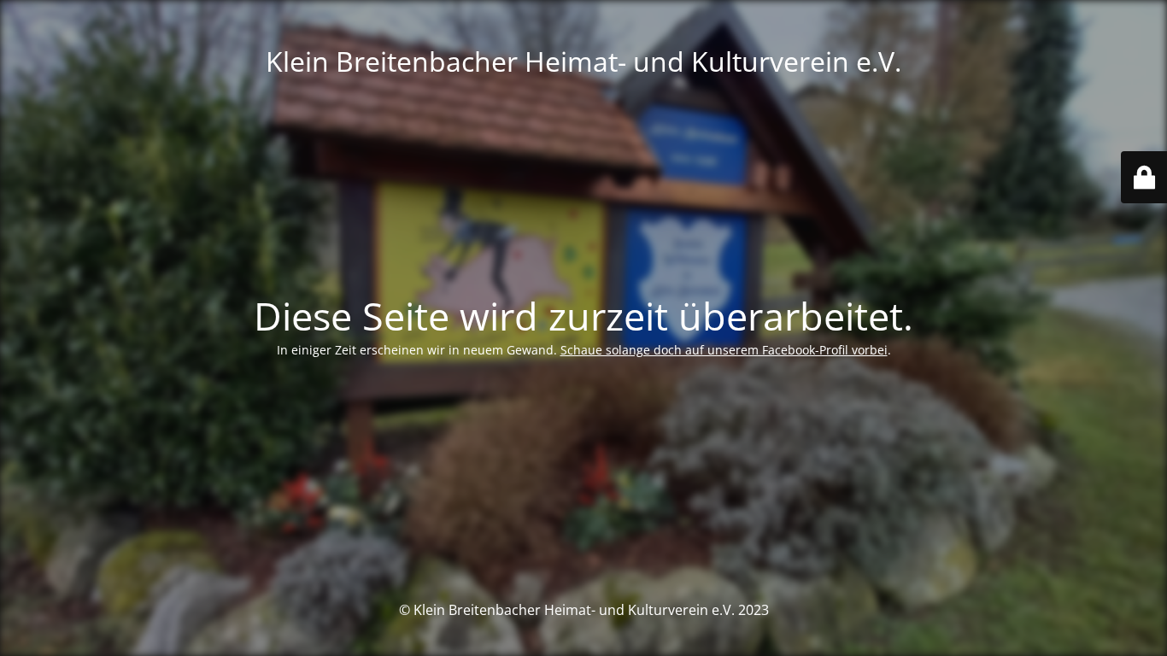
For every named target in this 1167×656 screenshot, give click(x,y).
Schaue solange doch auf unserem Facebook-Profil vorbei (724, 350)
